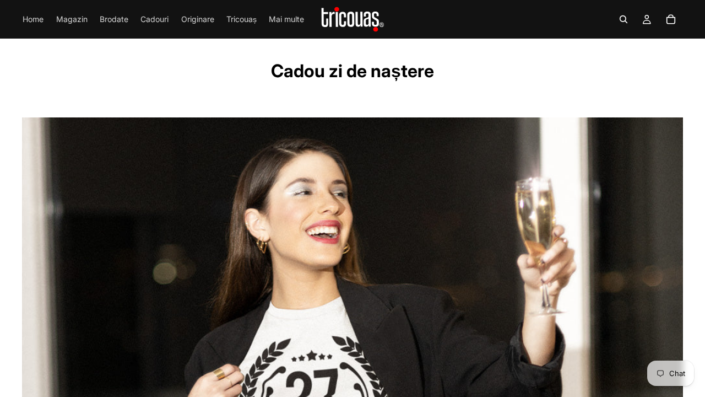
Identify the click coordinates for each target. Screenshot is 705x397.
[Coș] (671, 19)
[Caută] (623, 19)
